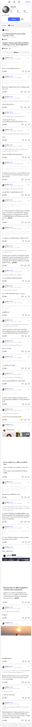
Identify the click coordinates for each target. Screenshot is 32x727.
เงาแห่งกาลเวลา (7, 658)
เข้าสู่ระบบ (28, 2)
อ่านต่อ (5, 473)
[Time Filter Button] (29, 25)
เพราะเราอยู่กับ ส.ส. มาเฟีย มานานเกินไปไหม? (15, 463)
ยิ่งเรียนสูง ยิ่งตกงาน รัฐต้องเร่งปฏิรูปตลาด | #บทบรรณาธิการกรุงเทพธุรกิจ (15, 589)
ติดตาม (14, 19)
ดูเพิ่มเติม (10, 218)
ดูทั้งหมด (16, 52)
